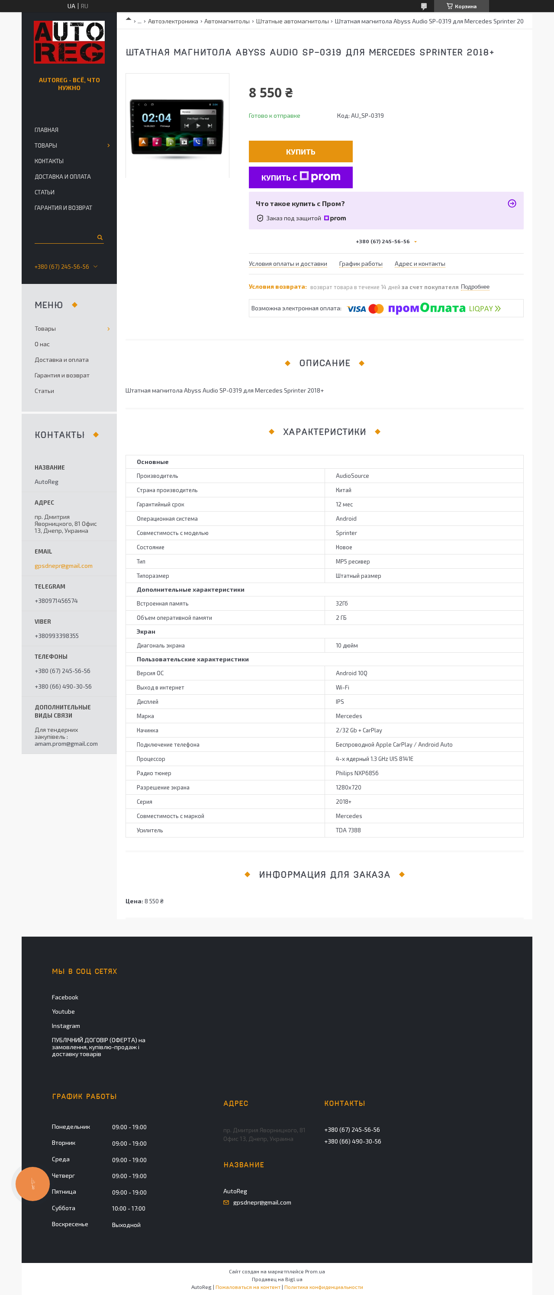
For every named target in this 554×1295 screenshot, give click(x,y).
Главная (46, 129)
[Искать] (99, 237)
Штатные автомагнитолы (292, 21)
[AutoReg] (69, 42)
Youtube (63, 1011)
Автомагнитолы (227, 21)
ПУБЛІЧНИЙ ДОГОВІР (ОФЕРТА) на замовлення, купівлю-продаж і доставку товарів (98, 1046)
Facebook (65, 997)
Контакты (49, 161)
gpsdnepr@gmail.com (64, 565)
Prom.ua (315, 1271)
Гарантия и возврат (63, 207)
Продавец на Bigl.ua (277, 1279)
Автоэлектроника (173, 21)
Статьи (45, 192)
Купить (301, 151)
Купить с (279, 177)
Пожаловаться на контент (248, 1287)
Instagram (66, 1025)
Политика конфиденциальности (323, 1287)
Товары (46, 145)
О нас (42, 344)
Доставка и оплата (63, 176)
